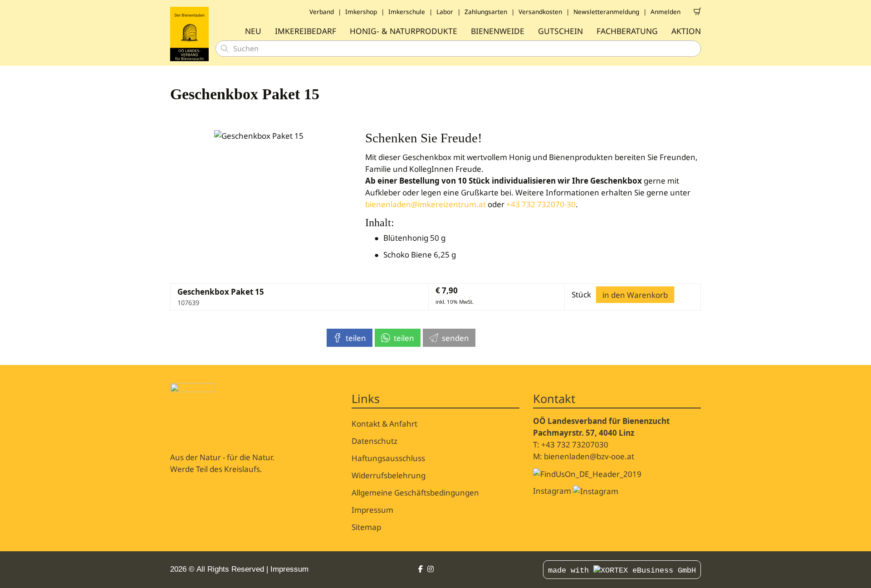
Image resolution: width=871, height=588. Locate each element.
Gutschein (560, 31)
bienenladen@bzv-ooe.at (589, 456)
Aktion (686, 31)
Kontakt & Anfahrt (384, 423)
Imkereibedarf (305, 31)
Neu (253, 31)
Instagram (553, 491)
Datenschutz (374, 441)
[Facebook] (420, 569)
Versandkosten (540, 11)
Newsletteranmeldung (606, 11)
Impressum (372, 510)
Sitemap (366, 527)
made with (570, 570)
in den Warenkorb (635, 295)
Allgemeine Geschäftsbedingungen (415, 492)
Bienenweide (497, 31)
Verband (321, 11)
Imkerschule (406, 11)
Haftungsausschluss (388, 458)
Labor (444, 11)
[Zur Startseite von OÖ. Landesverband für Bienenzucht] (189, 34)
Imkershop (361, 11)
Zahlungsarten (486, 11)
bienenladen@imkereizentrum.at (425, 204)
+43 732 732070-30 (541, 204)
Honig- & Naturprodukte (403, 31)
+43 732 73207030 (574, 444)
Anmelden (665, 11)
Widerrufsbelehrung (389, 475)
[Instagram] (430, 569)
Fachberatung (627, 31)
